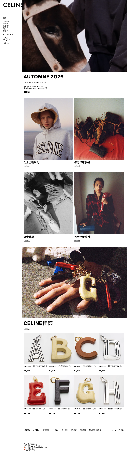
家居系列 (6, 31)
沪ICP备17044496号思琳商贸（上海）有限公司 (33, 445)
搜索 (4, 43)
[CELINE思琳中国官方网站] (13, 5)
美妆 (4, 29)
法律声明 (83, 430)
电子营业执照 (30, 450)
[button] (63, 281)
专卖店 (5, 38)
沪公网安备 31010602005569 (36, 448)
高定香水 (6, 27)
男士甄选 (6, 23)
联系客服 (46, 430)
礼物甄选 (6, 25)
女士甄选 (6, 22)
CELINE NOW (8, 34)
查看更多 (27, 329)
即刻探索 (27, 92)
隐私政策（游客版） (95, 430)
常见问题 (73, 430)
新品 (4, 18)
